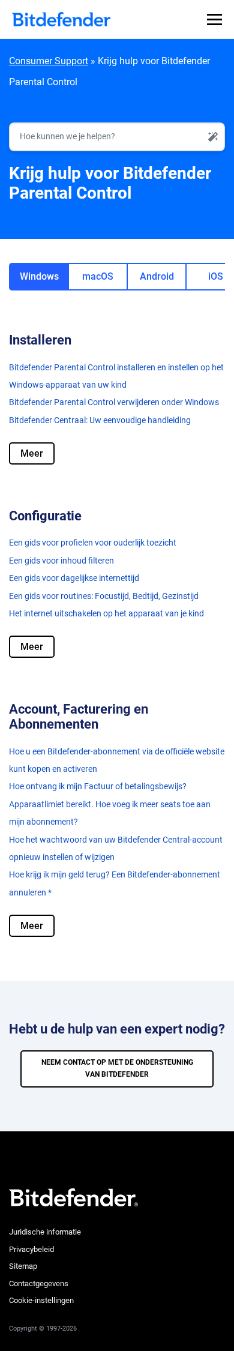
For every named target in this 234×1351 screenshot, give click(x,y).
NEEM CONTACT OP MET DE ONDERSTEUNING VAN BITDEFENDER (117, 1068)
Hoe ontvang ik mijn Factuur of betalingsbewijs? (98, 786)
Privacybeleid (31, 1249)
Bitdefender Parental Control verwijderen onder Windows (114, 402)
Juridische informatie (45, 1231)
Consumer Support (48, 61)
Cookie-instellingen (41, 1300)
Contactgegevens (38, 1283)
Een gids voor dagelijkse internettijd (74, 578)
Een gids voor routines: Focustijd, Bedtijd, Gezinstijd (104, 596)
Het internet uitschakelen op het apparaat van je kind (106, 613)
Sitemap (23, 1266)
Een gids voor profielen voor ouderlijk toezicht (92, 542)
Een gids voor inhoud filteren (61, 560)
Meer (31, 453)
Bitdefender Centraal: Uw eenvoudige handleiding (100, 420)
